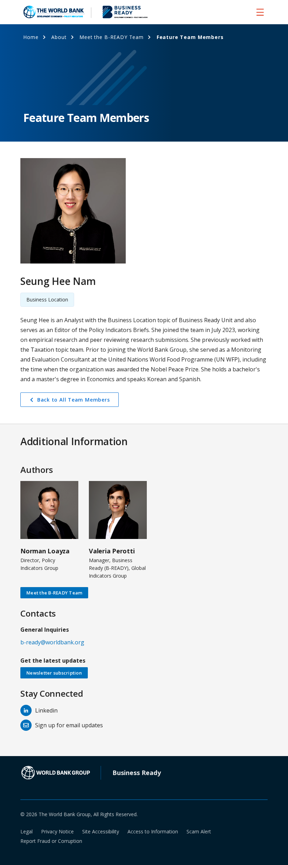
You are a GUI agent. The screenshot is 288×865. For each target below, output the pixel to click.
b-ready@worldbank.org (52, 642)
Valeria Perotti (112, 551)
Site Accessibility (100, 831)
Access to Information (152, 831)
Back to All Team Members (73, 399)
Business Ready (136, 772)
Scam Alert (198, 831)
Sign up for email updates (69, 725)
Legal (26, 831)
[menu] (260, 12)
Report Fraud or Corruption (51, 841)
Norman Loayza (45, 551)
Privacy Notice (57, 831)
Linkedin (46, 710)
